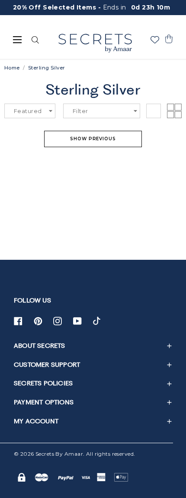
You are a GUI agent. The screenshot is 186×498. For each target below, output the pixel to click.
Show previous (93, 139)
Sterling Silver (46, 68)
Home (12, 68)
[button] (168, 39)
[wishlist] (155, 40)
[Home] (95, 43)
